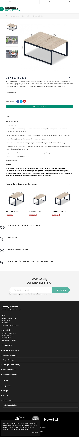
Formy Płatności (9, 360)
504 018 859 (12, 340)
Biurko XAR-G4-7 (59, 212)
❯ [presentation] (72, 184)
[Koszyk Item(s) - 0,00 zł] (49, 2)
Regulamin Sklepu (9, 369)
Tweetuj (21, 101)
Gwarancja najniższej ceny (17, 263)
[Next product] (72, 77)
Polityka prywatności (10, 374)
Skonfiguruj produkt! (39, 106)
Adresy (5, 395)
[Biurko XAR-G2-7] (16, 198)
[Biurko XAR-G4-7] (62, 198)
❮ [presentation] (69, 184)
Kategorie (10, 2)
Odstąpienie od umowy (11, 365)
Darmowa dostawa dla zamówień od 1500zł (23, 228)
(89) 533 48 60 (8, 338)
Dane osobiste (8, 400)
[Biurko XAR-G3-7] (39, 198)
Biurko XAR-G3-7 (35, 212)
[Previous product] (69, 77)
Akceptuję (35, 433)
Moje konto (7, 386)
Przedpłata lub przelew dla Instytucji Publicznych (25, 252)
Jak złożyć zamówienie (11, 350)
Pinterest (24, 101)
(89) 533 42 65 (8, 335)
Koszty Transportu (9, 355)
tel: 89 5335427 (13, 240)
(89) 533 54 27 (11, 333)
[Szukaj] (30, 2)
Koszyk (5, 391)
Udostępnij (17, 101)
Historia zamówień (10, 405)
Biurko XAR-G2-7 (12, 212)
